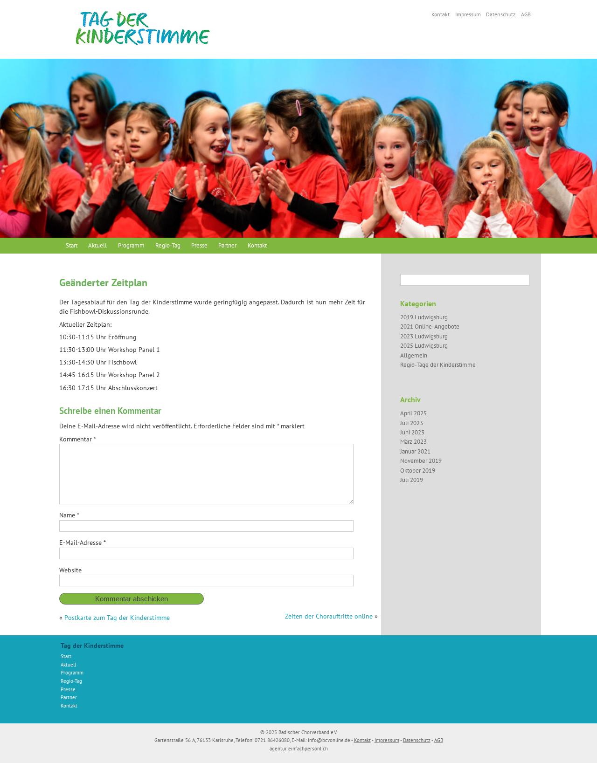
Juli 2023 (411, 423)
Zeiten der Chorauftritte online (329, 616)
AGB (526, 14)
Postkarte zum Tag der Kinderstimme (117, 617)
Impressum (468, 14)
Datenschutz (500, 14)
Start (71, 245)
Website (70, 570)
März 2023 (413, 442)
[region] (298, 148)
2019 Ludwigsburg (424, 317)
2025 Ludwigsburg (424, 346)
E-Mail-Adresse (82, 542)
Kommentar (77, 439)
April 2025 (413, 413)
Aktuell (97, 245)
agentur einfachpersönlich (299, 748)
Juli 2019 (411, 480)
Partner (227, 245)
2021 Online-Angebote (429, 326)
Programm (131, 245)
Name (69, 515)
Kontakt (440, 14)
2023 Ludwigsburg (424, 336)
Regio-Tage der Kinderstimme (438, 365)
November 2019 (421, 461)
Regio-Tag (167, 245)
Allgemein (413, 355)
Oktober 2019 (417, 470)
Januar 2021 (415, 451)
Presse (199, 245)
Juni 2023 (412, 432)
